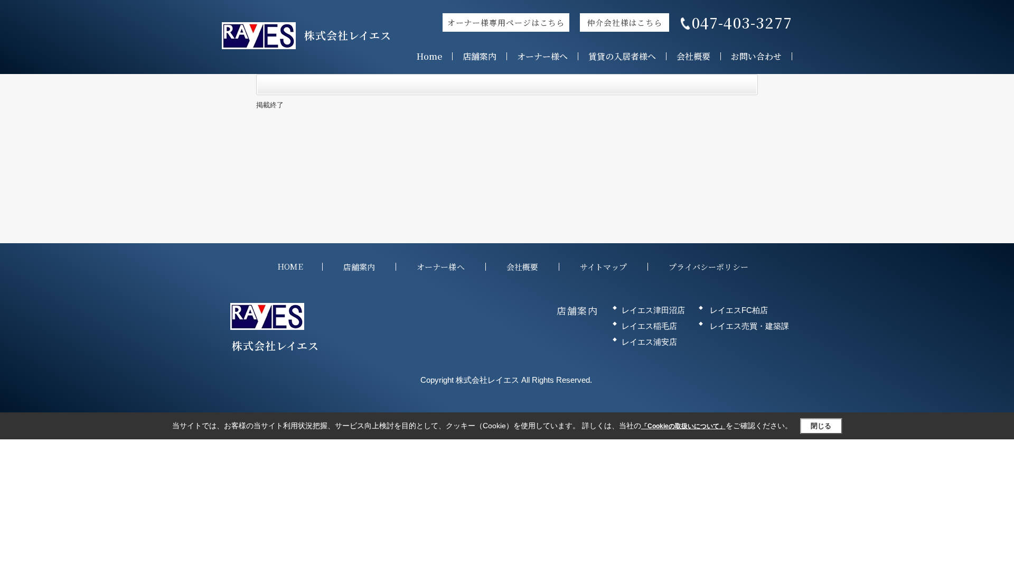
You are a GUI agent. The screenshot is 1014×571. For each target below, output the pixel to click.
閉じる (821, 426)
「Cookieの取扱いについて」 (683, 426)
